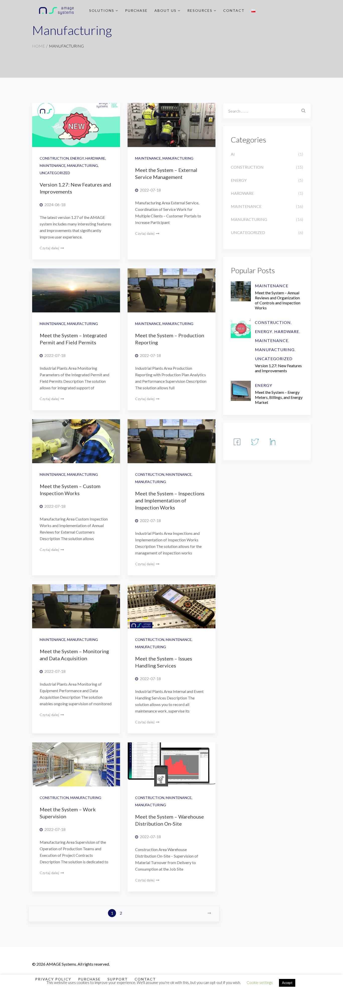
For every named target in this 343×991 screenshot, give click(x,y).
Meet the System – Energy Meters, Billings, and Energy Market (279, 397)
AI (233, 154)
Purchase (136, 10)
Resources (200, 10)
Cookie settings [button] (260, 982)
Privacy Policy (53, 979)
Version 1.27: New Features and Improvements (278, 368)
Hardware (95, 158)
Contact (234, 10)
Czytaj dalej (50, 248)
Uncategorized (55, 173)
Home (38, 45)
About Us (166, 10)
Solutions (102, 10)
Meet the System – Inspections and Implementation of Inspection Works (169, 500)
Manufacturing (82, 165)
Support (117, 979)
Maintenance (53, 165)
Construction (54, 158)
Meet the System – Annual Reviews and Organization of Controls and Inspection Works (277, 300)
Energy (77, 158)
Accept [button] (287, 983)
